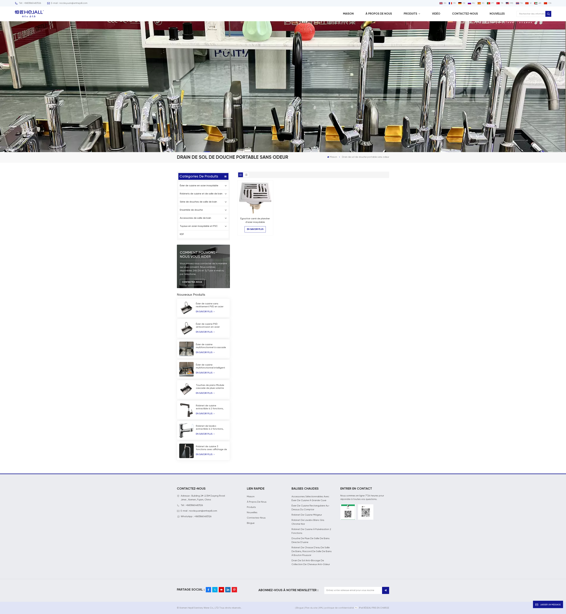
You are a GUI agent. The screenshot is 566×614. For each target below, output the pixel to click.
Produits (411, 13)
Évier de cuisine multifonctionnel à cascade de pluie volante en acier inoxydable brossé (211, 346)
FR (454, 3)
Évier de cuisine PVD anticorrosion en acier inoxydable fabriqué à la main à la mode (209, 326)
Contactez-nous (465, 13)
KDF (182, 234)
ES (483, 3)
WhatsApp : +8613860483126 (196, 516)
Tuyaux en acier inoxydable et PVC (199, 226)
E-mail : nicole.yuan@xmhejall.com (69, 3)
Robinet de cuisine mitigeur (307, 515)
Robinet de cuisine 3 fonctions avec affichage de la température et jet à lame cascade (211, 448)
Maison (348, 13)
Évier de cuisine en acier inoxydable (199, 186)
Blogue (251, 523)
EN (445, 3)
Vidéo (436, 13)
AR (540, 3)
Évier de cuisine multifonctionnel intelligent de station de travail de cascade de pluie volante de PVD (211, 366)
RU (473, 3)
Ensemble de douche (191, 210)
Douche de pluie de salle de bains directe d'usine (311, 540)
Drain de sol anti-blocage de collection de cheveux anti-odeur (311, 562)
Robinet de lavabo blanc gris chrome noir (308, 522)
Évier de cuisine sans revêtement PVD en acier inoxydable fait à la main (209, 305)
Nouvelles (497, 13)
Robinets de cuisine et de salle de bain (201, 194)
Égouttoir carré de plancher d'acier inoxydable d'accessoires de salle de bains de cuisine (255, 221)
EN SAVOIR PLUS (204, 312)
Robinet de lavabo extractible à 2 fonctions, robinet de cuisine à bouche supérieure (211, 428)
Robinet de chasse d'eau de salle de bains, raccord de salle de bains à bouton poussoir (312, 551)
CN (549, 3)
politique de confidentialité (339, 608)
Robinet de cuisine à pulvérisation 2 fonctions (311, 531)
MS (511, 3)
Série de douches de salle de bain (198, 202)
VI (531, 3)
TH (521, 3)
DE (464, 3)
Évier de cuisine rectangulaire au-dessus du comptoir (311, 508)
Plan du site (311, 608)
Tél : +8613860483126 (30, 3)
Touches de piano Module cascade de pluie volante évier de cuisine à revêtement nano (210, 387)
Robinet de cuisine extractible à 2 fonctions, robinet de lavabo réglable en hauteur (210, 407)
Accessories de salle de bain (195, 218)
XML (321, 608)
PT (492, 3)
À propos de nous (379, 13)
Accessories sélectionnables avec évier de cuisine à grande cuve (310, 499)
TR (502, 3)
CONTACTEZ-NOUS (192, 282)
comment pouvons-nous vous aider (198, 255)
